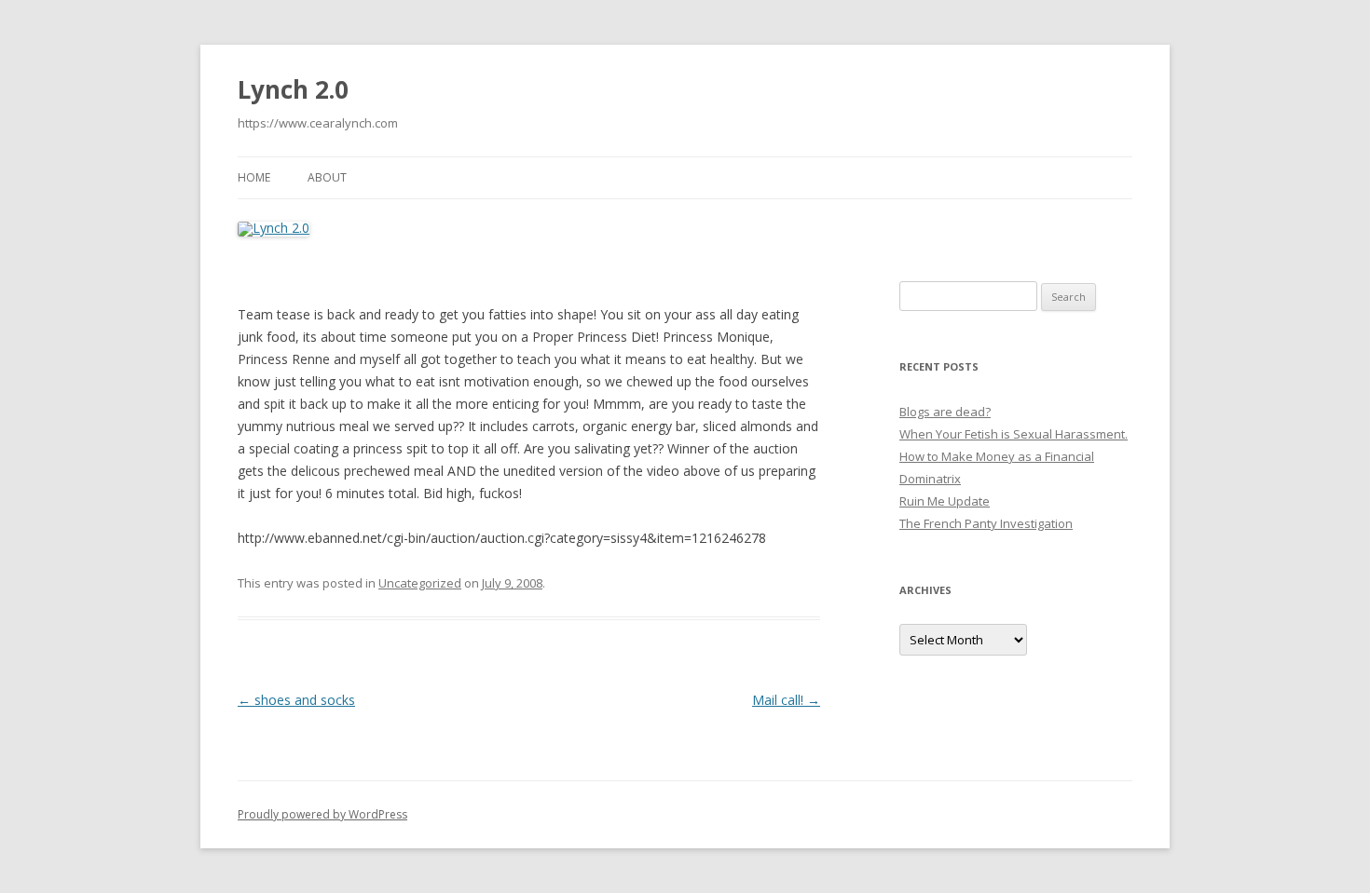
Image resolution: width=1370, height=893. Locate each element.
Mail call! (786, 700)
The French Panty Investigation (986, 523)
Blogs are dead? (945, 411)
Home (254, 177)
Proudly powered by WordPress (322, 814)
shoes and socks (296, 700)
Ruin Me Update (944, 501)
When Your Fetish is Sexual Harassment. (1013, 434)
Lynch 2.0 (293, 89)
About (327, 177)
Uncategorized (419, 583)
